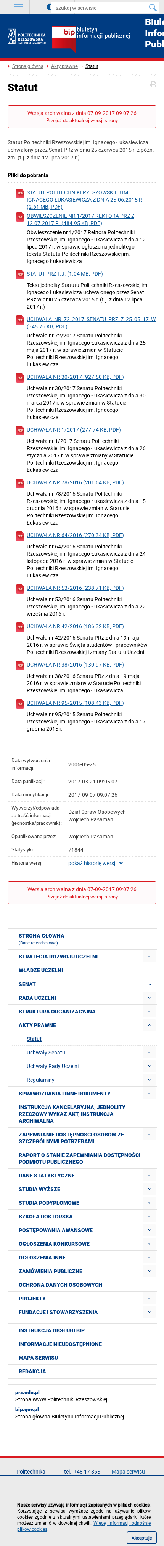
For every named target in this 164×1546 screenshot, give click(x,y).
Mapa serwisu (38, 1358)
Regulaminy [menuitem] (41, 1079)
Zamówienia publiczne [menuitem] (50, 1271)
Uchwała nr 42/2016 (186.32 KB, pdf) (75, 626)
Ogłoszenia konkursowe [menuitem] (54, 1244)
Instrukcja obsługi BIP (52, 1330)
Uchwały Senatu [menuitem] (46, 1052)
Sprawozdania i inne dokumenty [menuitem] (65, 1094)
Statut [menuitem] (34, 1038)
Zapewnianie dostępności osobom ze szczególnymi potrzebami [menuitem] (71, 1138)
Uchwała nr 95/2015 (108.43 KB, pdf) (75, 702)
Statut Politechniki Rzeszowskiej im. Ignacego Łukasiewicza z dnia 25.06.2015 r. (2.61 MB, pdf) (85, 199)
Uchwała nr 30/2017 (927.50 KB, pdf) (75, 376)
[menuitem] (149, 956)
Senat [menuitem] (27, 984)
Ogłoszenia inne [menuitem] (42, 1257)
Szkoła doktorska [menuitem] (46, 1216)
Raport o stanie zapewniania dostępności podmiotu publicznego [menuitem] (79, 1158)
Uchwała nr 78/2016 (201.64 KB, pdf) (75, 482)
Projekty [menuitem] (32, 1298)
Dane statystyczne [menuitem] (47, 1176)
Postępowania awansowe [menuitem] (56, 1230)
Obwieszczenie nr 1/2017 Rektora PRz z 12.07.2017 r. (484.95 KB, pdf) (80, 219)
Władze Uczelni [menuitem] (41, 970)
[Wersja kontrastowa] (44, 7)
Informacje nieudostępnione (60, 1344)
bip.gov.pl (27, 1409)
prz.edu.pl (27, 1392)
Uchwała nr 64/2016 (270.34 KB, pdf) (75, 535)
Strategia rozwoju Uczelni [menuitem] (58, 956)
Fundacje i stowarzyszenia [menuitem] (58, 1312)
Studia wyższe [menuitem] (39, 1189)
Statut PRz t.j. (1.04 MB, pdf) (65, 273)
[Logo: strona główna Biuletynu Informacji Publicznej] (104, 40)
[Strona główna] (27, 36)
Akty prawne (64, 66)
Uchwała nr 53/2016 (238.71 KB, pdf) (75, 587)
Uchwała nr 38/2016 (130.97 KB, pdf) (75, 664)
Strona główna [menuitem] (41, 939)
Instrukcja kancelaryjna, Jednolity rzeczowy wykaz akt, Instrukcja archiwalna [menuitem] (72, 1114)
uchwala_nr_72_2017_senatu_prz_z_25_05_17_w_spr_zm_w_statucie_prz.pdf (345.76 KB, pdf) (88, 322)
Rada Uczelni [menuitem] (37, 998)
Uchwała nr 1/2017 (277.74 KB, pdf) (74, 429)
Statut (91, 66)
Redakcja (32, 1371)
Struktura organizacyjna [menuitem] (57, 1012)
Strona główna (27, 66)
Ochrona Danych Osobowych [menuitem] (60, 1285)
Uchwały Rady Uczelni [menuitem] (53, 1066)
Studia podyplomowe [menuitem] (49, 1203)
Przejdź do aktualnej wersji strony (82, 120)
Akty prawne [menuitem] (37, 1025)
